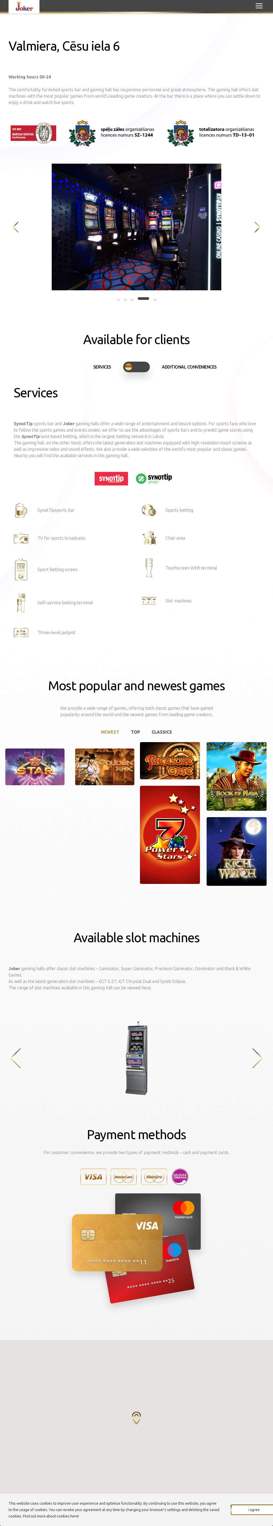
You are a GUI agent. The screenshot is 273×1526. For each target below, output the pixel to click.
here (74, 1516)
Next (257, 227)
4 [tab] (143, 298)
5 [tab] (154, 298)
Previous (15, 227)
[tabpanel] (136, 227)
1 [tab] (118, 298)
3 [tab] (132, 298)
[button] (136, 1418)
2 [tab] (125, 298)
